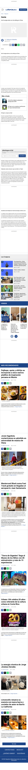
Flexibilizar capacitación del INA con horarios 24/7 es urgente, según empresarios (20, 295)
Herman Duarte (5, 669)
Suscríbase (21, 753)
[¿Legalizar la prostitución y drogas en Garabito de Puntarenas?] (5, 314)
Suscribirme (22, 155)
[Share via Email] (21, 45)
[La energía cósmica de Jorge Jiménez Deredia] (13, 683)
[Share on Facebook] (13, 45)
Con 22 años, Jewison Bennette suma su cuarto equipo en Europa (20, 287)
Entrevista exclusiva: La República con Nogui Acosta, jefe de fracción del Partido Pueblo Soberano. (15, 328)
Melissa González (6, 380)
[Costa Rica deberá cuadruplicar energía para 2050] (4, 101)
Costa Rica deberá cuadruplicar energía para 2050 (15, 101)
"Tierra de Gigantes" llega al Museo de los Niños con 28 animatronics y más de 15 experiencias (13, 559)
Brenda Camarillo (6, 490)
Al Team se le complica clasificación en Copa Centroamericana (16, 107)
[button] (23, 10)
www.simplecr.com (5, 693)
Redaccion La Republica (12, 39)
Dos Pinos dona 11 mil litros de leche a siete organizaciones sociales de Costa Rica (20, 279)
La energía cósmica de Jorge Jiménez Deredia (13, 665)
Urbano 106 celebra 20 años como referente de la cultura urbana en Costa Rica (13, 601)
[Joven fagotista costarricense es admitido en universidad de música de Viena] (13, 459)
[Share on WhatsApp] (18, 45)
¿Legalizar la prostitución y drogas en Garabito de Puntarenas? (4, 327)
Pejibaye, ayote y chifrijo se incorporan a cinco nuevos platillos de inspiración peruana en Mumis (13, 373)
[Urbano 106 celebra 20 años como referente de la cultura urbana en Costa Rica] (13, 620)
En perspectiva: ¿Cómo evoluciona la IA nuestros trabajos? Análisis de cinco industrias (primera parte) (20, 263)
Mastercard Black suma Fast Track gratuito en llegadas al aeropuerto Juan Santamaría (13, 485)
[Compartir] (24, 45)
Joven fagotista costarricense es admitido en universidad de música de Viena (13, 439)
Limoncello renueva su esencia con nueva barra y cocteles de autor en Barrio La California (12, 703)
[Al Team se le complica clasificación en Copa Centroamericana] (4, 107)
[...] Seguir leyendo (18, 406)
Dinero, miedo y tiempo (19, 270)
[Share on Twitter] (16, 45)
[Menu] (2, 9)
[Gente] (14, 30)
